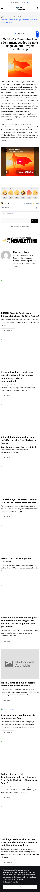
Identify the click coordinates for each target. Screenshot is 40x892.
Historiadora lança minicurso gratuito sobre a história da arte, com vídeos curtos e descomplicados (19, 376)
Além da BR (21, 33)
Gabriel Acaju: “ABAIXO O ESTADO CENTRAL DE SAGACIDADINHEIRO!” (19, 501)
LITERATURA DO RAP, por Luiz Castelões (17, 560)
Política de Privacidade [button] (11, 882)
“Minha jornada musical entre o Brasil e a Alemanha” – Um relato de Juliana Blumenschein (19, 842)
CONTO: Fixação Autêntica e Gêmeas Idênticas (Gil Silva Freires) (20, 314)
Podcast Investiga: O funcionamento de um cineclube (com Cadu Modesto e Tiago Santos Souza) (20, 778)
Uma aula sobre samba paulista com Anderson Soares (18, 716)
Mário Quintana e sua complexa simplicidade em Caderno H (18, 684)
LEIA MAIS (6, 330)
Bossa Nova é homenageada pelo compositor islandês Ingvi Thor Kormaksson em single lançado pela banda (19, 622)
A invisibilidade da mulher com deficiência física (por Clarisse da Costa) (19, 440)
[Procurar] (38, 8)
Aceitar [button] (20, 887)
